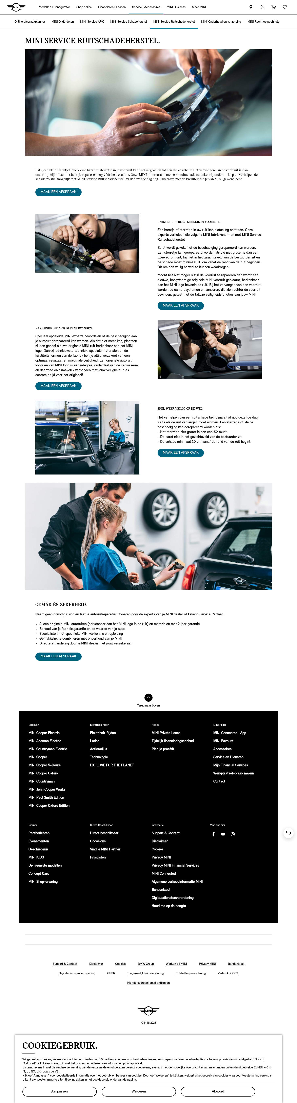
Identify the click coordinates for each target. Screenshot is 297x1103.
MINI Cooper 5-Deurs (44, 765)
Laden (94, 741)
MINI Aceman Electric (44, 741)
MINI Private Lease (166, 733)
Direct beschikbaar (104, 833)
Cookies (157, 849)
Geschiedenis (38, 849)
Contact (219, 781)
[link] (251, 7)
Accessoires (222, 749)
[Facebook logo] (213, 834)
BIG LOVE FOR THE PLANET (112, 765)
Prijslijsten (98, 857)
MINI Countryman (41, 781)
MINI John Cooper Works (46, 790)
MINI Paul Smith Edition (46, 798)
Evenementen (38, 841)
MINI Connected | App (229, 733)
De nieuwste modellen (45, 866)
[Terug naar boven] (148, 698)
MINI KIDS (36, 857)
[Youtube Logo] (223, 834)
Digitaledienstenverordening (173, 898)
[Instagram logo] (233, 834)
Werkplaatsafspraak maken (233, 773)
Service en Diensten (228, 757)
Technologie (99, 757)
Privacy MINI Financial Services (175, 866)
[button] (262, 7)
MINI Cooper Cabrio (43, 773)
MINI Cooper (37, 757)
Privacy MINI (161, 857)
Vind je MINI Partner (105, 849)
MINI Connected (164, 874)
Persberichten (39, 833)
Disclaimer (160, 841)
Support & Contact (166, 833)
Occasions (98, 841)
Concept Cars (38, 874)
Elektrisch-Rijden (103, 733)
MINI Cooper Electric (44, 733)
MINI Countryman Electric (47, 749)
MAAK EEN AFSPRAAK (58, 192)
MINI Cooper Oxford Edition (49, 806)
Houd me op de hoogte (169, 906)
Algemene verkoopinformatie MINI (177, 882)
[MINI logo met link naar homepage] (148, 1011)
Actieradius (98, 749)
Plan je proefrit (163, 749)
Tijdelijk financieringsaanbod (173, 741)
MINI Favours (223, 741)
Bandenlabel (161, 890)
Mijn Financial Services (230, 765)
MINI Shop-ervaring (43, 882)
